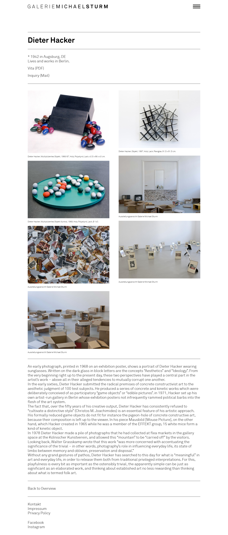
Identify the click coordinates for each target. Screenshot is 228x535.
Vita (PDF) (36, 68)
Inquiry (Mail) (38, 76)
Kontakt (34, 504)
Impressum (37, 509)
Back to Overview (42, 488)
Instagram (36, 527)
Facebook (36, 523)
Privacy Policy (39, 513)
